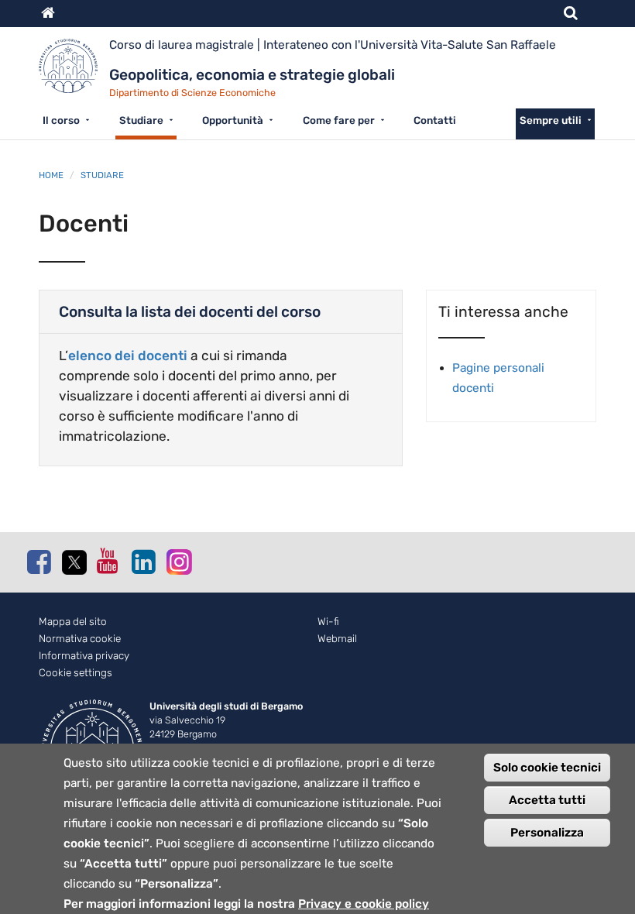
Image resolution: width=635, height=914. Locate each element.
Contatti (435, 120)
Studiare (141, 120)
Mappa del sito (73, 621)
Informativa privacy (84, 655)
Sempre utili (551, 120)
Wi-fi (328, 621)
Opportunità (232, 120)
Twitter (73, 562)
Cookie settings (75, 673)
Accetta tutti (547, 800)
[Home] (74, 72)
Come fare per (339, 120)
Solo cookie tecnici (547, 768)
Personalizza (547, 833)
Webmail (337, 638)
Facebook (38, 561)
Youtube (108, 561)
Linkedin (143, 561)
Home (51, 175)
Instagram (178, 561)
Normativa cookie (80, 638)
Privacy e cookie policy (363, 904)
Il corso (61, 120)
